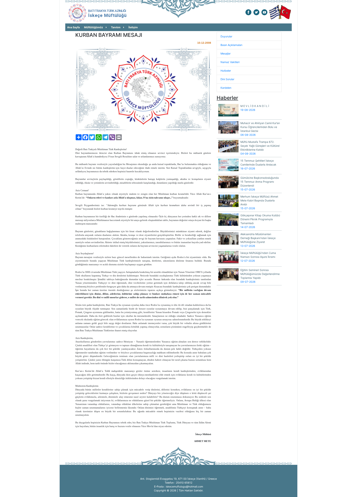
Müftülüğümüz (93, 27)
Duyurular (226, 36)
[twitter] (256, 12)
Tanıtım (115, 27)
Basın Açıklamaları (231, 45)
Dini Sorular (227, 79)
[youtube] (264, 12)
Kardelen (226, 87)
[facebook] (248, 12)
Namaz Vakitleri (230, 62)
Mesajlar (226, 53)
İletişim (133, 27)
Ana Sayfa (73, 27)
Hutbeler (226, 70)
